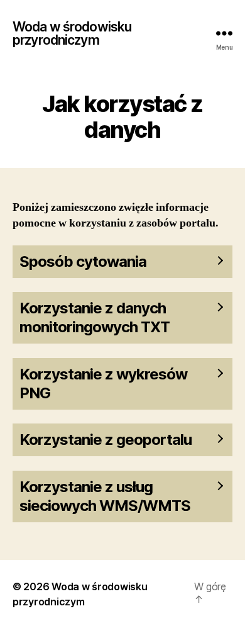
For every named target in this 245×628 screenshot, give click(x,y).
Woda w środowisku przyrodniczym (72, 33)
